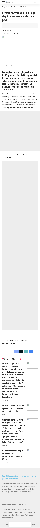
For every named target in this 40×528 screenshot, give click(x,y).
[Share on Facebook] (6, 26)
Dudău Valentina (7, 31)
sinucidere (24, 340)
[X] (7, 497)
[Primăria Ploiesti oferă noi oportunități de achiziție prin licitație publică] (32, 407)
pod (11, 340)
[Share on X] (10, 26)
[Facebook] (3, 497)
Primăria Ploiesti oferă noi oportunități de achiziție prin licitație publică (13, 408)
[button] (4, 2)
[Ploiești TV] (10, 2)
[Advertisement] (20, 131)
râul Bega (17, 340)
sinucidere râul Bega (9, 343)
